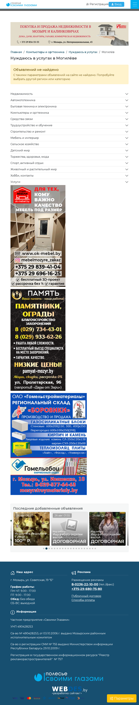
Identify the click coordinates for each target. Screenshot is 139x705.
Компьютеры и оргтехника (45, 52)
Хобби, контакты (22, 175)
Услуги (15, 182)
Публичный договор (86, 596)
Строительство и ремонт (28, 131)
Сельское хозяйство (25, 144)
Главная (16, 52)
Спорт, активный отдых (27, 163)
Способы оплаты (83, 600)
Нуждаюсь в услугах (83, 52)
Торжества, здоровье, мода (30, 156)
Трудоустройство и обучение (31, 125)
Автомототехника (23, 100)
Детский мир (20, 150)
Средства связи (22, 119)
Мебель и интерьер (25, 138)
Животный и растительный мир (34, 169)
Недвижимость (22, 93)
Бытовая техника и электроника (33, 106)
